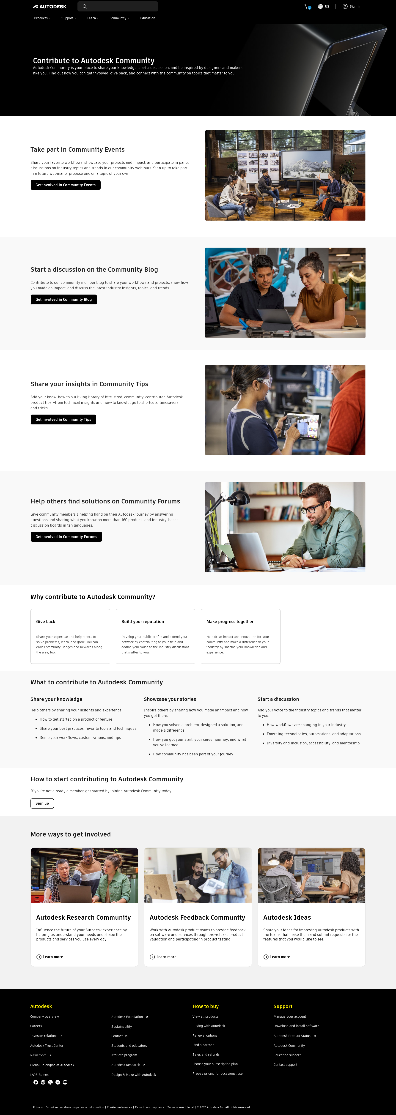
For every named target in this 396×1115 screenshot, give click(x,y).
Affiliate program (124, 1055)
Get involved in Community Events (66, 185)
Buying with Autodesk (208, 1026)
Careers (36, 1026)
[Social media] (51, 1082)
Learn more (53, 956)
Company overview (44, 1017)
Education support (287, 1055)
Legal (190, 1107)
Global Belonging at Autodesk (52, 1065)
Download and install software (296, 1026)
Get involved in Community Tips (63, 419)
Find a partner (203, 1045)
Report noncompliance (150, 1107)
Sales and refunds (206, 1055)
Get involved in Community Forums (66, 536)
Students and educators (129, 1046)
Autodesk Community (289, 1046)
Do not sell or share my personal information (75, 1107)
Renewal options (204, 1036)
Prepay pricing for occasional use (217, 1074)
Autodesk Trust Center (46, 1046)
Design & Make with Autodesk (133, 1075)
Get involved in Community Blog (64, 299)
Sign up (42, 803)
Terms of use (176, 1107)
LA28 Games (39, 1075)
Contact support (285, 1065)
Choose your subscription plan (215, 1064)
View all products (205, 1017)
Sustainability (121, 1027)
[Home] (49, 6)
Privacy (38, 1107)
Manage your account (290, 1017)
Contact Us (119, 1036)
